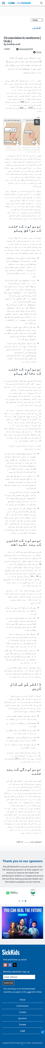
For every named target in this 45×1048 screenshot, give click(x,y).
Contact (22, 1012)
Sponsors (22, 1018)
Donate (22, 1024)
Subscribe (8, 982)
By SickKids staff (12, 44)
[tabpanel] (12, 892)
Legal (29, 992)
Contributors (22, 1005)
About (22, 999)
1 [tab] (19, 901)
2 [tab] (22, 901)
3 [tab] (25, 901)
